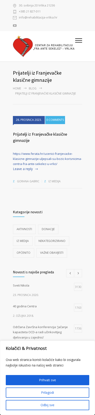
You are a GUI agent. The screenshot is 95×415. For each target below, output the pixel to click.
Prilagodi (47, 392)
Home (17, 88)
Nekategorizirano (52, 241)
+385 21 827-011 (30, 11)
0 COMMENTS (55, 120)
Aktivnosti (24, 229)
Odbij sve (47, 405)
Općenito (23, 253)
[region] (47, 378)
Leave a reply (23, 169)
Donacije (48, 229)
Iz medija (54, 181)
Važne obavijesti (51, 253)
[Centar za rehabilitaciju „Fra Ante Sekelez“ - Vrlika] (44, 46)
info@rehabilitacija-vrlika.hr (38, 17)
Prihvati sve (47, 380)
